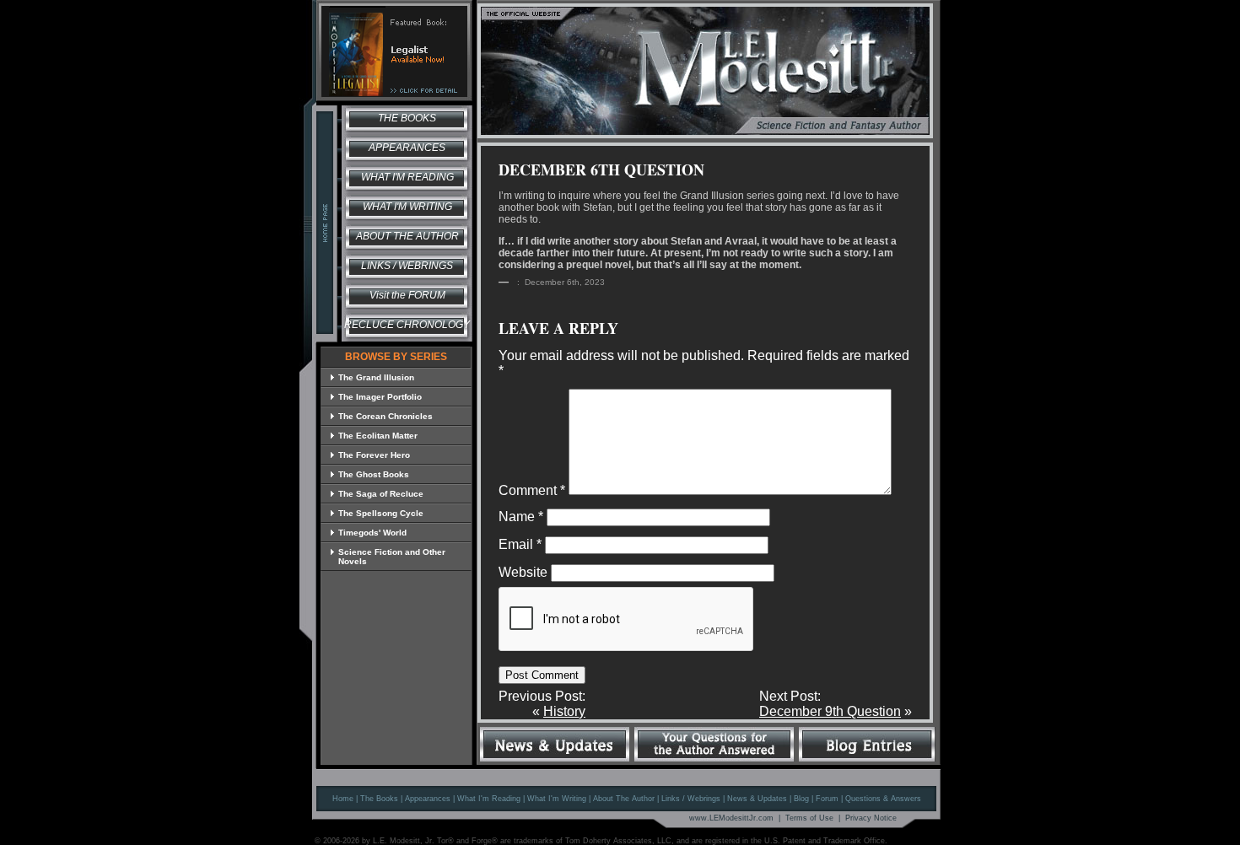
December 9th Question (830, 711)
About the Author (407, 236)
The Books (407, 118)
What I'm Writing (407, 207)
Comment (532, 490)
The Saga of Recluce (380, 493)
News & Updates (757, 798)
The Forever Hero (374, 455)
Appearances (407, 147)
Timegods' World (372, 532)
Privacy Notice (871, 818)
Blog (801, 798)
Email (520, 544)
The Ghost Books (373, 474)
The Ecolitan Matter (378, 435)
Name (521, 516)
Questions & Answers (883, 798)
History (564, 711)
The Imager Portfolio (380, 396)
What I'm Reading (407, 177)
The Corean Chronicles (385, 416)
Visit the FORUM (407, 295)
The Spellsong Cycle (380, 513)
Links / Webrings (407, 266)
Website (523, 572)
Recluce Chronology (407, 325)
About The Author (624, 798)
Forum (827, 798)
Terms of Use (809, 818)
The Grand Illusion (376, 377)
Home (342, 798)
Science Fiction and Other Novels (391, 556)
